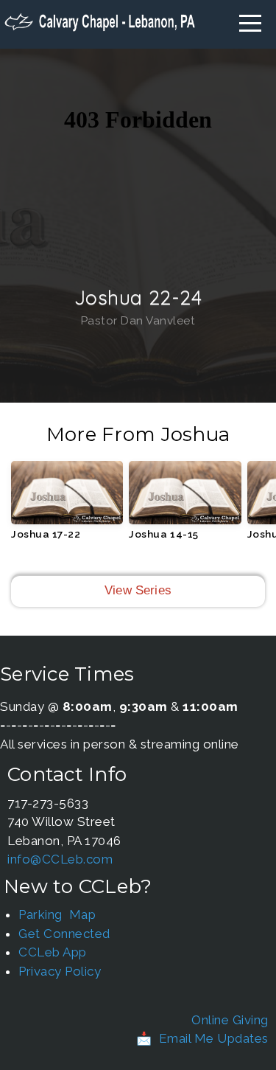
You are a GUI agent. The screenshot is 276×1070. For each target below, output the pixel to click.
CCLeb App (52, 952)
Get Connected (64, 933)
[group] (67, 506)
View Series (138, 590)
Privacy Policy (59, 971)
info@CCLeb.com (60, 859)
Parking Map (57, 914)
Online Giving (230, 1019)
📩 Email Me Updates (202, 1038)
